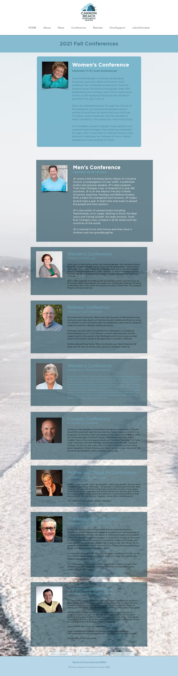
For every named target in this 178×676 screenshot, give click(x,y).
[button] (47, 27)
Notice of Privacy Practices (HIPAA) (89, 662)
